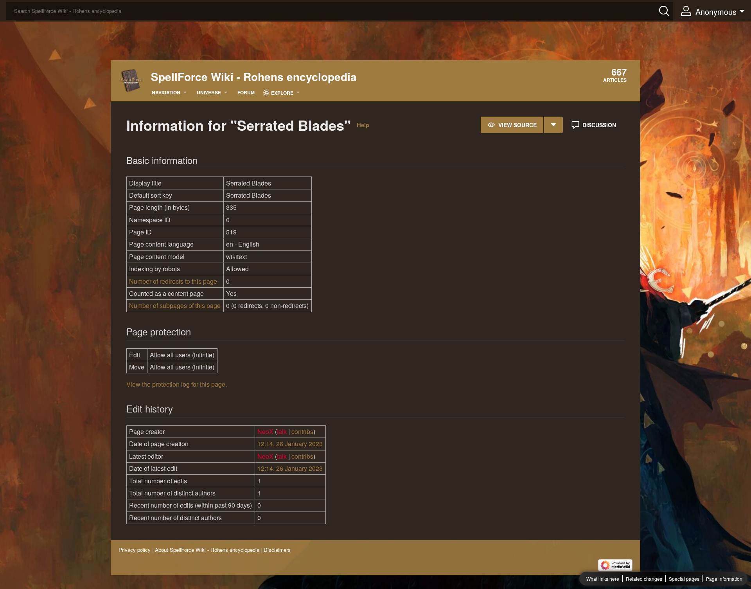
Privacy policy (135, 549)
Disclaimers (277, 549)
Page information (724, 578)
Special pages (684, 578)
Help (363, 125)
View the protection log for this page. (176, 384)
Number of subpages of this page (175, 305)
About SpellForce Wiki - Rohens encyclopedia (207, 549)
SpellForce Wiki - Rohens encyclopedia (254, 76)
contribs (302, 431)
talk (282, 431)
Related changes (644, 578)
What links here (602, 578)
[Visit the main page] (131, 79)
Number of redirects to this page (173, 281)
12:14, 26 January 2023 (290, 443)
